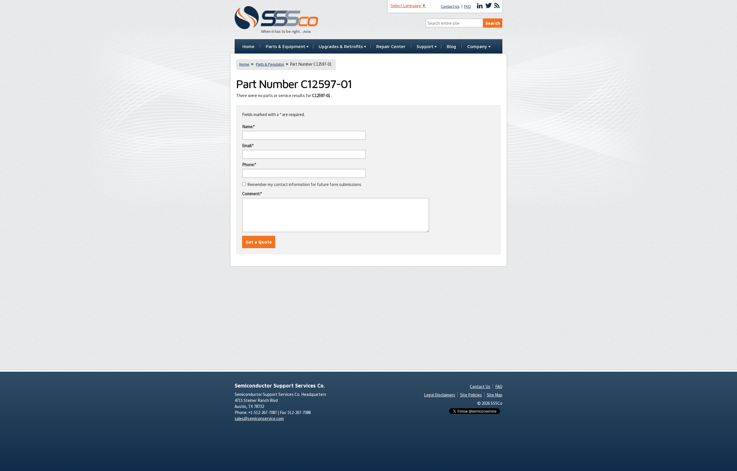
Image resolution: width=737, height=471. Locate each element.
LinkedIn (480, 6)
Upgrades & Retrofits (341, 46)
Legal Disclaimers (439, 395)
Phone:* (249, 164)
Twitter (488, 6)
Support (425, 46)
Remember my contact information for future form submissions (304, 184)
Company (477, 46)
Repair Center (390, 46)
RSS (496, 6)
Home (248, 46)
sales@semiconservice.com (259, 418)
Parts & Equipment (285, 46)
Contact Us (450, 6)
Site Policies (471, 395)
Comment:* (252, 193)
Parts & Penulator (270, 64)
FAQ (467, 6)
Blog (451, 46)
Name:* (248, 126)
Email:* (248, 145)
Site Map (494, 395)
